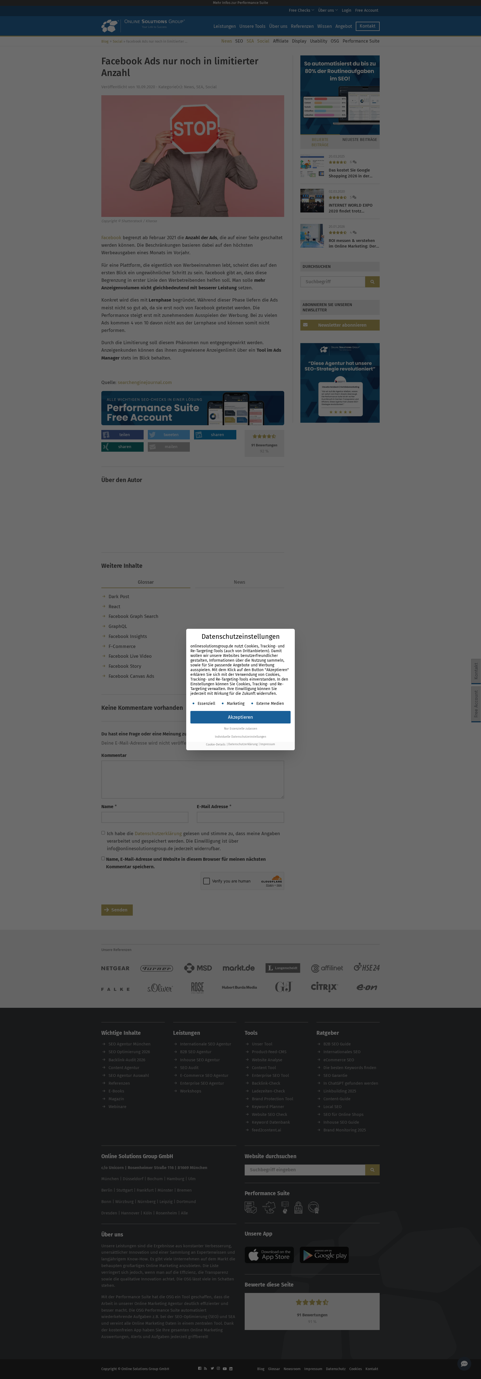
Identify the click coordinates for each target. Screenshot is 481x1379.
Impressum (267, 744)
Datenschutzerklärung (242, 744)
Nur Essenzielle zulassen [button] (240, 728)
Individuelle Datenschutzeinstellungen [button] (240, 737)
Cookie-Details (215, 744)
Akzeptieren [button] (240, 717)
